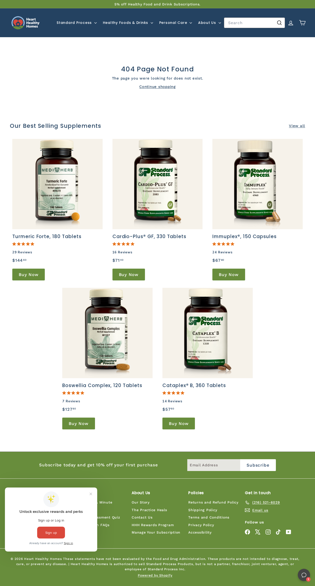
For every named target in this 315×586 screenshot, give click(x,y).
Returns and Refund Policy (213, 502)
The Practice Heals (149, 510)
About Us (207, 22)
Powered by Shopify (155, 575)
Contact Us (142, 517)
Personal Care (174, 22)
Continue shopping (157, 86)
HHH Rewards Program (153, 525)
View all (297, 126)
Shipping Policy (202, 510)
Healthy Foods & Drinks (126, 22)
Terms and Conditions (208, 517)
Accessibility (200, 532)
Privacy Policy (201, 525)
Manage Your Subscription (156, 532)
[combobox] (254, 22)
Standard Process (75, 22)
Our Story (141, 502)
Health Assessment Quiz (97, 517)
